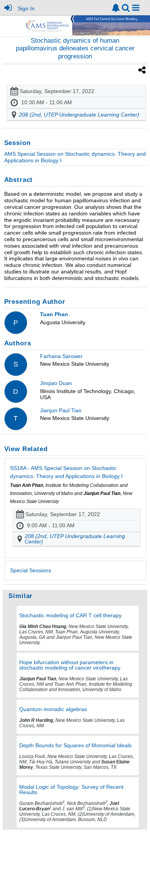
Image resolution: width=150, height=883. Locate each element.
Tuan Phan (54, 314)
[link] (116, 7)
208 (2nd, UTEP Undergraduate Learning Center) (79, 114)
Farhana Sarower (61, 356)
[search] (126, 7)
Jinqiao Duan (56, 383)
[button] (136, 7)
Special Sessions (30, 570)
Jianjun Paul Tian (61, 410)
